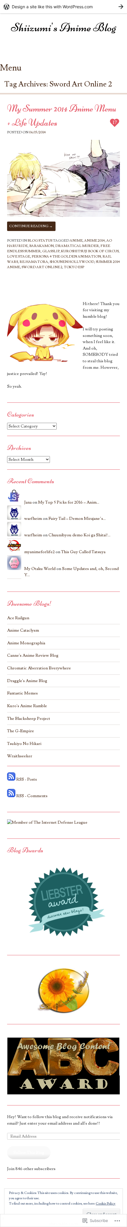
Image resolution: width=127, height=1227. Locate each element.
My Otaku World (40, 568)
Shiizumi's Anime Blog (63, 27)
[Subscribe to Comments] (11, 796)
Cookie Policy (105, 1203)
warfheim (33, 518)
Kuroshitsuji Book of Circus (90, 251)
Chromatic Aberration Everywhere (39, 668)
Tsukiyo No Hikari (24, 743)
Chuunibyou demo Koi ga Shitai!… (79, 535)
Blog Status (39, 240)
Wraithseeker (19, 756)
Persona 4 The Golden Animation (66, 256)
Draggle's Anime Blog (27, 681)
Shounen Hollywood (72, 262)
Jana (28, 502)
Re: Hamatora (33, 262)
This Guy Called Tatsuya (83, 552)
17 (115, 122)
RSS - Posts (26, 779)
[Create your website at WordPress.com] (63, 6)
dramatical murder (77, 246)
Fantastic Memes (22, 693)
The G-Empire (20, 731)
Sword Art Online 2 (42, 267)
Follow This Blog (28, 1152)
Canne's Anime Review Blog (32, 655)
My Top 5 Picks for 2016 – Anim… (68, 502)
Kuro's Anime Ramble (27, 706)
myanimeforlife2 (39, 552)
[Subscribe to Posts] (11, 779)
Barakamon (41, 246)
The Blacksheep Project (28, 718)
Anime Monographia (26, 643)
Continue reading (31, 226)
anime (76, 240)
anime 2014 (94, 240)
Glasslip (51, 251)
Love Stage (18, 256)
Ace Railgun (18, 618)
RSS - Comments (32, 796)
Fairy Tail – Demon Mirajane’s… (77, 518)
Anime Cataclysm (23, 630)
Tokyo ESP (74, 267)
